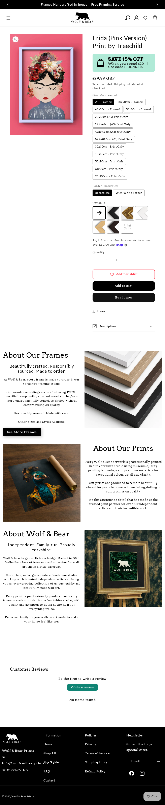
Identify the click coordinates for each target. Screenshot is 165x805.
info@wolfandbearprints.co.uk (28, 763)
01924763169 (18, 770)
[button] (8, 17)
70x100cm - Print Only (110, 176)
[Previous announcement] (7, 4)
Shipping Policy (96, 762)
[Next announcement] (157, 4)
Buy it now (124, 297)
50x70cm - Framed (138, 109)
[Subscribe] (158, 761)
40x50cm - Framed (107, 109)
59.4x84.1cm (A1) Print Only (113, 139)
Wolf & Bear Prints (22, 796)
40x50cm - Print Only (109, 154)
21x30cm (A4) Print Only (111, 116)
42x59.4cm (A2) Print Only (113, 131)
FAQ (46, 771)
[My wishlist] (145, 17)
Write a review (82, 687)
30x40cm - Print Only (109, 146)
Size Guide (51, 762)
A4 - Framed (103, 102)
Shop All (49, 753)
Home (48, 744)
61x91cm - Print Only (109, 168)
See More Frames (22, 432)
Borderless (102, 192)
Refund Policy (95, 771)
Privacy (90, 744)
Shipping (119, 84)
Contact (49, 780)
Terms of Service (97, 753)
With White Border (129, 192)
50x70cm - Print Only (109, 161)
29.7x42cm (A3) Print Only (112, 124)
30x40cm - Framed (130, 102)
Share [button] (101, 311)
